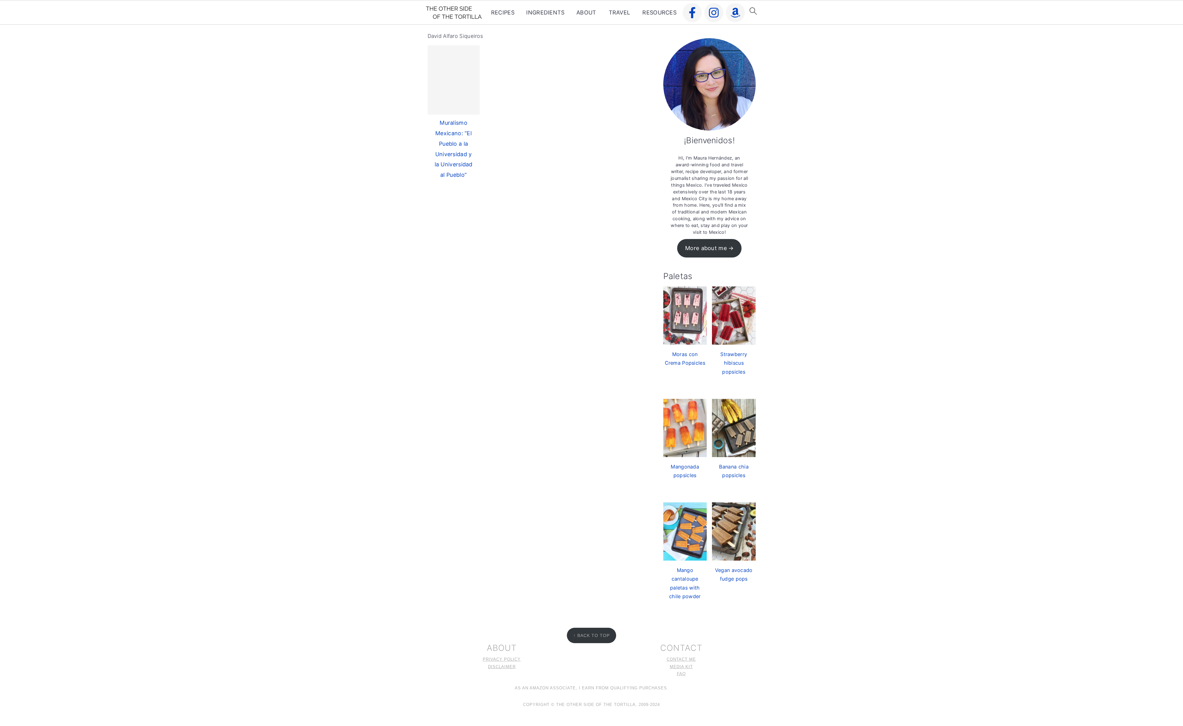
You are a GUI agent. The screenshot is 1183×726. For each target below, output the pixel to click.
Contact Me (681, 659)
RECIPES (502, 12)
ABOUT (586, 12)
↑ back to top (591, 635)
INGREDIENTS (545, 12)
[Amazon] (735, 12)
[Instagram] (713, 12)
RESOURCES (659, 12)
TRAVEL (619, 12)
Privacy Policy (502, 659)
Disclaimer (502, 667)
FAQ (681, 674)
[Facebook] (692, 12)
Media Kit (681, 667)
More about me (706, 248)
